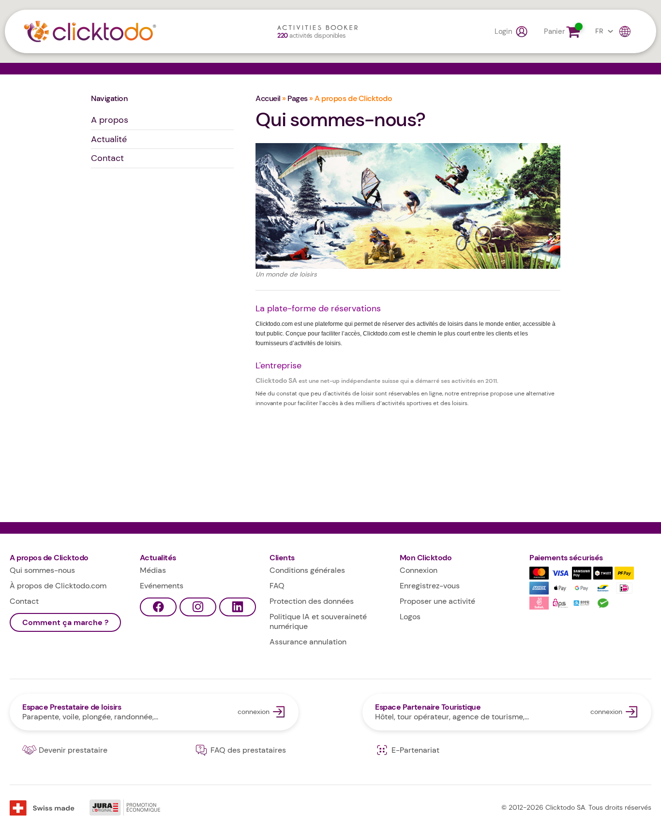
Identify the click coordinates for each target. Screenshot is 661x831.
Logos (410, 617)
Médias (153, 570)
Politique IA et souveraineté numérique (318, 621)
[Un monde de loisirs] (407, 210)
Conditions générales (307, 570)
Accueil (268, 98)
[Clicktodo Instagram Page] (198, 607)
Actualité (109, 139)
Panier (554, 31)
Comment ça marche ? (65, 622)
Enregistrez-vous (430, 586)
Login (503, 31)
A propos (109, 120)
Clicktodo (90, 31)
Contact (107, 158)
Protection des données (312, 601)
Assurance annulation (308, 642)
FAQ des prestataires (248, 750)
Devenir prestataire (73, 750)
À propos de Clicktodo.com (58, 586)
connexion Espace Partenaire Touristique (506, 712)
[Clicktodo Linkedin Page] (237, 607)
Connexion (418, 570)
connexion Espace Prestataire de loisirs (154, 712)
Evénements (161, 586)
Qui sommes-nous (42, 570)
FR (599, 31)
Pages (297, 98)
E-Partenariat (415, 750)
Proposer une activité (437, 601)
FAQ (277, 586)
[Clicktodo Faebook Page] (158, 607)
